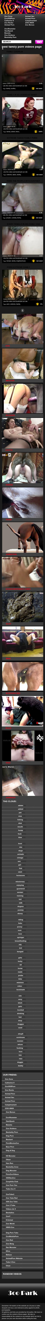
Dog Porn (8, 1136)
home (22, 968)
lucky (22, 961)
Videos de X (9, 1209)
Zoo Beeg (8, 1244)
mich (22, 872)
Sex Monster (9, 1247)
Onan (6, 1266)
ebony (22, 913)
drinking (22, 1013)
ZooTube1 (8, 1194)
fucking (22, 1048)
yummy (22, 910)
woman (22, 892)
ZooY (6, 1216)
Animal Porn (9, 25)
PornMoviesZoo (11, 1143)
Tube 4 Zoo (9, 1262)
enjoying (22, 885)
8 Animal (8, 1220)
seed (22, 1028)
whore (22, 1044)
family (8, 88)
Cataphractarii (31, 21)
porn (8, 304)
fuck (22, 834)
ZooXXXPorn (9, 18)
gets (22, 1006)
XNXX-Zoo (8, 1227)
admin (22, 805)
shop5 (22, 1034)
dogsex (22, 906)
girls (22, 958)
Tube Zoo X (9, 1189)
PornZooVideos (11, 1174)
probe (22, 975)
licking (22, 820)
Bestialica (8, 1213)
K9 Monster (9, 1156)
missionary (22, 882)
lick (22, 1055)
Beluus (7, 1255)
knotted (21, 1010)
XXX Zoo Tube (10, 1202)
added (22, 809)
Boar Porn (8, 1147)
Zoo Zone (8, 16)
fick (22, 868)
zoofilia (13, 88)
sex (22, 861)
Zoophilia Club (10, 1181)
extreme (9, 175)
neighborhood (20, 261)
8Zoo (6, 1251)
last (22, 1017)
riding (22, 920)
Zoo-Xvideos (9, 35)
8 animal (28, 9)
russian (22, 1041)
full (22, 899)
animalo (22, 854)
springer (22, 937)
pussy (22, 927)
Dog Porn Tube (10, 1233)
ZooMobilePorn (11, 1236)
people (8, 218)
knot (22, 843)
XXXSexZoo (9, 1178)
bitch (22, 1003)
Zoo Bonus (29, 25)
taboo (14, 175)
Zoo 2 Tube (9, 1205)
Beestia (7, 33)
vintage (22, 858)
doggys (22, 1024)
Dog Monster (10, 1170)
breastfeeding (22, 941)
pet (22, 812)
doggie (22, 1062)
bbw (21, 837)
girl (22, 865)
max (22, 1059)
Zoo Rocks (8, 23)
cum (22, 930)
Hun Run (8, 1163)
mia (22, 847)
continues (21, 1037)
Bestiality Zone (10, 1167)
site (22, 996)
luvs (22, 1051)
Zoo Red (8, 1240)
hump (22, 830)
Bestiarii (8, 1139)
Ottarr (7, 1159)
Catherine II (9, 21)
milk (22, 903)
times (17, 131)
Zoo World (9, 1224)
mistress (22, 982)
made (22, 972)
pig (22, 944)
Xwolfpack (8, 31)
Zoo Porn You (10, 1185)
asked (13, 131)
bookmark (22, 990)
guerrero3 (22, 889)
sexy (22, 999)
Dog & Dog (9, 1150)
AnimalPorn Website (13, 1258)
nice (21, 816)
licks (22, 923)
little (22, 979)
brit (22, 948)
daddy (22, 1066)
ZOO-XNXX (29, 23)
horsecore (21, 875)
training (22, 896)
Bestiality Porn (10, 37)
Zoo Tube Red (10, 1198)
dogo (21, 851)
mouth (22, 827)
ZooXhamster (9, 29)
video (22, 986)
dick (21, 823)
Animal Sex (29, 16)
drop (22, 1021)
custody (14, 218)
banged (22, 951)
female (9, 261)
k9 (22, 965)
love (21, 934)
